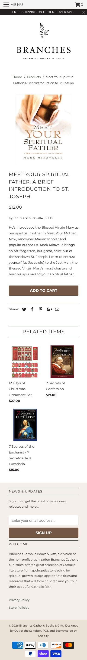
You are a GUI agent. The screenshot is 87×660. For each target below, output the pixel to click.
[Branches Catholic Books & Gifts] (43, 42)
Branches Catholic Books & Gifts (41, 625)
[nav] (13, 4)
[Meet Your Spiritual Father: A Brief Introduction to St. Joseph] (43, 129)
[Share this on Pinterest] (40, 309)
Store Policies (19, 607)
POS (46, 630)
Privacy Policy (19, 600)
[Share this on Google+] (48, 309)
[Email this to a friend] (56, 309)
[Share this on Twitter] (23, 309)
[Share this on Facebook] (31, 309)
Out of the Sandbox (27, 630)
